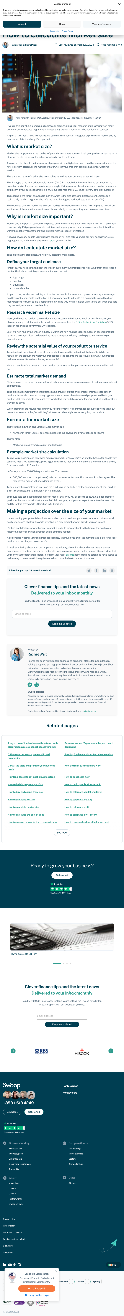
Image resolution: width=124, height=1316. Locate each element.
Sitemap (72, 1183)
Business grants (16, 1153)
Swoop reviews (16, 1204)
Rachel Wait (31, 45)
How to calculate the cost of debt (26, 814)
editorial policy (89, 711)
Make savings (75, 1148)
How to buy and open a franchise (25, 792)
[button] (119, 3)
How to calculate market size (23, 807)
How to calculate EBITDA (21, 799)
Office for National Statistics (91, 322)
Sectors (72, 1159)
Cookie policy (55, 31)
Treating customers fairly (14, 1239)
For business (70, 1086)
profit (52, 240)
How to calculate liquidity (78, 799)
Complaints (8, 1252)
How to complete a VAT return (80, 814)
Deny (62, 24)
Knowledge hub (76, 1164)
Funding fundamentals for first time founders (88, 754)
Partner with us (15, 1199)
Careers (12, 1188)
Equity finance (15, 1159)
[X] (89, 570)
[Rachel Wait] (6, 44)
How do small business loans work (82, 765)
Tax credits (14, 1169)
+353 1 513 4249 (18, 1103)
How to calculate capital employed (83, 792)
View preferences (101, 24)
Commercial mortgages (19, 1164)
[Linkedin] (104, 570)
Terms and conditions (12, 1232)
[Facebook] (96, 570)
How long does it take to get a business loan (31, 776)
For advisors (70, 1092)
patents (70, 554)
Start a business (76, 1153)
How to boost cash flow (77, 776)
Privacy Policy (67, 31)
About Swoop (15, 1183)
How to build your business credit (82, 784)
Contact (12, 1193)
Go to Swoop (37, 1288)
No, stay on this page (37, 1295)
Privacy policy (9, 1226)
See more (62, 832)
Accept (22, 24)
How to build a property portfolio (25, 784)
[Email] (112, 570)
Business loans (15, 1148)
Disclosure (8, 1246)
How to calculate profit (77, 807)
